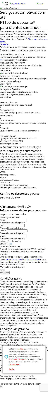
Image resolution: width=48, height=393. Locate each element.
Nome (2, 220)
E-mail (2, 236)
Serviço (3, 243)
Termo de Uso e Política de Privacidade (23, 259)
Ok (1, 386)
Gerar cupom (4, 273)
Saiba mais (4, 44)
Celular (3, 230)
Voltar (2, 270)
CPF (1, 225)
